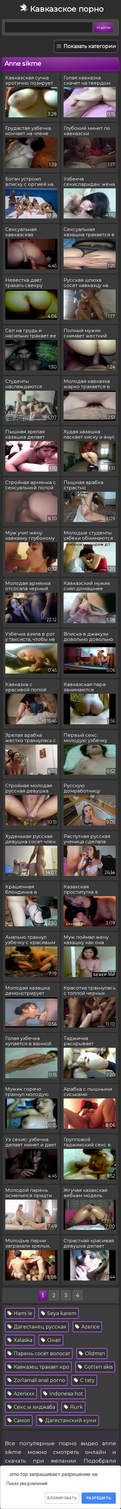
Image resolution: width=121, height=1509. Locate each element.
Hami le (22, 1313)
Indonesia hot (65, 1394)
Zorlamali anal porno (38, 1380)
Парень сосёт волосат (41, 1353)
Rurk (76, 1407)
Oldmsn (94, 1353)
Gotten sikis (98, 1367)
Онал (53, 1340)
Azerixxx (23, 1394)
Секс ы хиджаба (33, 1407)
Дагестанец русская (39, 1327)
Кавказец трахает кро (40, 1367)
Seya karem (61, 1313)
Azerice (90, 1327)
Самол (21, 1420)
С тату (87, 1380)
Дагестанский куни (70, 1420)
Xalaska (22, 1340)
